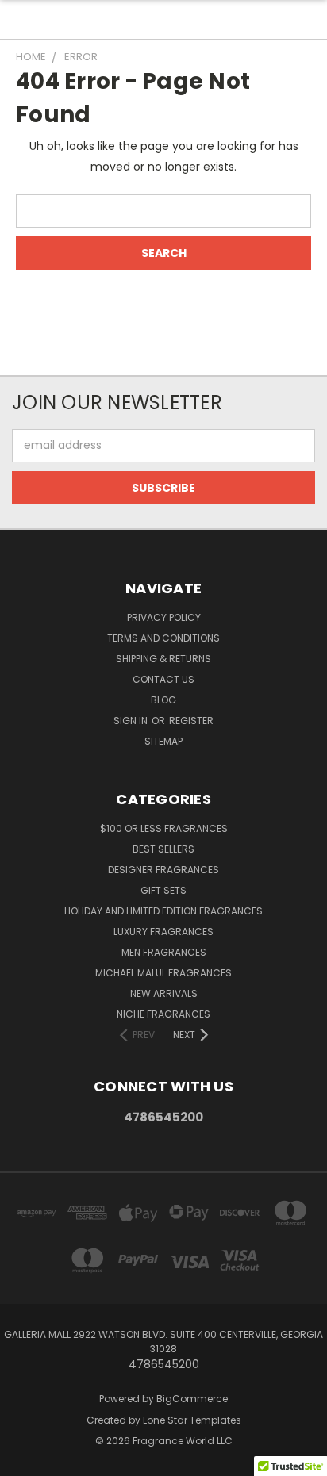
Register (191, 720)
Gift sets (163, 890)
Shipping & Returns (163, 658)
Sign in (131, 720)
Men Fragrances (163, 952)
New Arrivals (164, 993)
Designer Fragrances (163, 869)
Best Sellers (163, 849)
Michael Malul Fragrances (163, 973)
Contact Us (163, 679)
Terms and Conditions (163, 638)
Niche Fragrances (163, 1014)
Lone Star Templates (192, 1420)
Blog (163, 700)
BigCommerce (192, 1398)
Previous (24, 1460)
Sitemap (163, 741)
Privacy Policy (164, 617)
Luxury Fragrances (163, 931)
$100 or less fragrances (164, 828)
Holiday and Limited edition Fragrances (163, 911)
